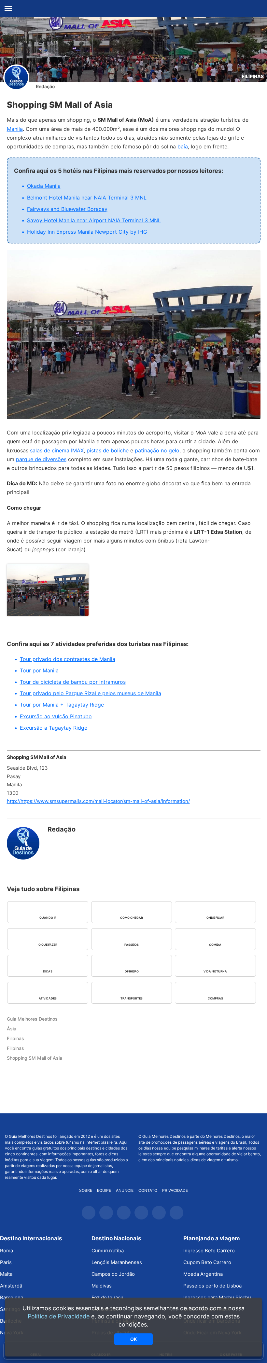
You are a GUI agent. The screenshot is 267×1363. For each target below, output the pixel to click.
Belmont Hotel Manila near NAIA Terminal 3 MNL (87, 197)
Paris (6, 1262)
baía (182, 146)
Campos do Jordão (113, 1274)
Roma (6, 1250)
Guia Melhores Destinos (133, 9)
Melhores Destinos (200, 1123)
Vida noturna (215, 971)
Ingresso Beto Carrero (209, 1250)
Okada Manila (44, 186)
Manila (15, 129)
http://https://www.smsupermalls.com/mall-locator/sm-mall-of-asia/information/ (98, 801)
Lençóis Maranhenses (116, 1262)
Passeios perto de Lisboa (212, 1286)
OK (133, 1339)
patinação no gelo (157, 450)
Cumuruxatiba (107, 1250)
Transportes (131, 998)
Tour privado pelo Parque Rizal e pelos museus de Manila (90, 693)
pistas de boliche (108, 450)
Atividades (48, 998)
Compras (215, 998)
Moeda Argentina (203, 1274)
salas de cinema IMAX (57, 450)
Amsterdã (11, 1286)
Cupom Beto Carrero (207, 1262)
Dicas (47, 971)
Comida (215, 944)
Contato (147, 1190)
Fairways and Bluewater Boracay (67, 209)
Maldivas (101, 1286)
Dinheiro (132, 971)
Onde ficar (215, 917)
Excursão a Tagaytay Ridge (53, 727)
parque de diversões (41, 459)
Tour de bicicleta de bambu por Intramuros (73, 682)
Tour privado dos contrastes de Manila (67, 659)
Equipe (104, 1190)
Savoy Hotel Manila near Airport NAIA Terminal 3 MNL (94, 220)
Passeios (131, 944)
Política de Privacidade (59, 1316)
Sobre (85, 1190)
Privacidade (175, 1190)
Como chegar (131, 917)
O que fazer (47, 944)
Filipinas (253, 76)
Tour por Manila (39, 670)
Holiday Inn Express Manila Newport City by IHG (87, 231)
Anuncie (125, 1190)
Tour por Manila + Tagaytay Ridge (62, 704)
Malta (6, 1274)
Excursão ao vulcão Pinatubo (56, 716)
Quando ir (47, 917)
